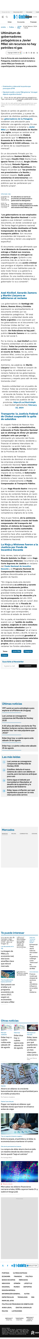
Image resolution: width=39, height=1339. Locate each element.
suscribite (28, 16)
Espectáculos (8, 1297)
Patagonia (28, 651)
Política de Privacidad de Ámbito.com (17, 1304)
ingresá (35, 16)
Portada (5, 1273)
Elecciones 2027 (18, 12)
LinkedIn (17, 1266)
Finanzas (33, 22)
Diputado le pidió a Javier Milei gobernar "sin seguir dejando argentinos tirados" (20, 93)
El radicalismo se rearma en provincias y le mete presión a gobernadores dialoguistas (21, 198)
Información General (11, 1294)
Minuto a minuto (7, 1184)
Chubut (4, 655)
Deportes (27, 1287)
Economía (21, 22)
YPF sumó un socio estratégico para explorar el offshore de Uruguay (18, 709)
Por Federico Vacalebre (8, 1097)
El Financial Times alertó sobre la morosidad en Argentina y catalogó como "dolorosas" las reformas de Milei (34, 957)
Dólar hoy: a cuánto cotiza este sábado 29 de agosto (19, 747)
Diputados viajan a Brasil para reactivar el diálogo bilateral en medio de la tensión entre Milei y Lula (24, 205)
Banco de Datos (8, 1280)
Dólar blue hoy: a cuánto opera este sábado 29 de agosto (18, 739)
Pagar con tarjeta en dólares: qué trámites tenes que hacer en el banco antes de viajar (17, 1106)
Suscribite (28, 666)
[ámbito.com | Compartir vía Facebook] (26, 53)
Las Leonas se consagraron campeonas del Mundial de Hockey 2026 (17, 718)
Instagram (12, 1266)
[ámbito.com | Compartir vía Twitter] (29, 53)
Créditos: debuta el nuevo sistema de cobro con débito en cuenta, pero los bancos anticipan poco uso (22, 773)
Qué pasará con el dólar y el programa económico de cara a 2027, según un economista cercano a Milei (8, 993)
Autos (26, 1294)
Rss (32, 1297)
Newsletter (32, 1266)
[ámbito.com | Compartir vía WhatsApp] (24, 53)
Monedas (5, 833)
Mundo (17, 1287)
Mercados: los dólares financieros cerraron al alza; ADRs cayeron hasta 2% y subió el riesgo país (19, 1189)
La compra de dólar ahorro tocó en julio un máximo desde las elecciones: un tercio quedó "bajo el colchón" (18, 1151)
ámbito (3, 27)
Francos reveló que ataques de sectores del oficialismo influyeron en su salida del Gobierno (34, 983)
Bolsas (13, 833)
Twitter (3, 1265)
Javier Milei (19, 27)
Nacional (6, 1287)
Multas (5, 1311)
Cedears (34, 833)
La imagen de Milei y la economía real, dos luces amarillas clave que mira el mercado (7, 958)
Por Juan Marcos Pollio (32, 1058)
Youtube (22, 1265)
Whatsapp (27, 1266)
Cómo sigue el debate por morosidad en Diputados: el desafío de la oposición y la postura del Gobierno (19, 783)
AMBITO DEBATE (30, 1319)
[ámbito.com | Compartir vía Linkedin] (31, 53)
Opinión (17, 1283)
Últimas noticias (20, 1273)
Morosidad (29, 12)
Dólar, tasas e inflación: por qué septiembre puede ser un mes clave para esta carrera (21, 792)
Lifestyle (28, 1283)
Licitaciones (17, 1311)
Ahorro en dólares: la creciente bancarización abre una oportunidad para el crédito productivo (19, 1091)
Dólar (10, 22)
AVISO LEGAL (7, 1308)
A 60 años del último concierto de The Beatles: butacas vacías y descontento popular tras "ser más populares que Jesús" (19, 729)
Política (11, 27)
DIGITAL (9, 1319)
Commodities (24, 833)
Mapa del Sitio (8, 1301)
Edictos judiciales (24, 1308)
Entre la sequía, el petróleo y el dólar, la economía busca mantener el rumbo (18, 1140)
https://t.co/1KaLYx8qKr (24, 402)
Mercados (23, 1280)
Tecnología (23, 1297)
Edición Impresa (8, 1290)
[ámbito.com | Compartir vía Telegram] (34, 53)
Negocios (6, 1283)
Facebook (7, 1266)
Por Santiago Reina (6, 1157)
